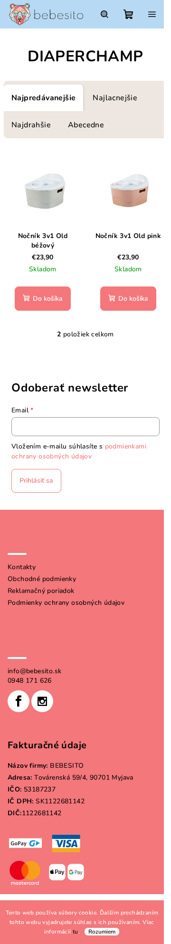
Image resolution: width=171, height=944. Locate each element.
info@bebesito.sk (34, 671)
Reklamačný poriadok (41, 590)
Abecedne (86, 125)
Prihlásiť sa (36, 480)
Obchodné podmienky (42, 578)
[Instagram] (42, 701)
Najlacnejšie (115, 98)
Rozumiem (101, 931)
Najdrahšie (31, 125)
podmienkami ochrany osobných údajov (78, 451)
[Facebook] (18, 701)
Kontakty (22, 567)
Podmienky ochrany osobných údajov (66, 602)
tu (75, 931)
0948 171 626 (30, 680)
